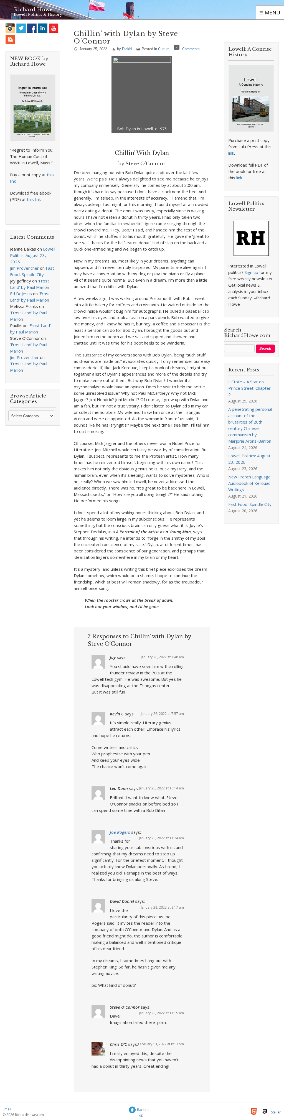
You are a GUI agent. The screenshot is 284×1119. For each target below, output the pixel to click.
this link (34, 199)
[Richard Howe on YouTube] (54, 28)
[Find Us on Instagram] (10, 28)
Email (7, 1109)
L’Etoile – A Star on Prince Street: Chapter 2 (249, 388)
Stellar (276, 1112)
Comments (191, 49)
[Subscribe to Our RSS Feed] (10, 39)
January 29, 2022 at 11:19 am (161, 1013)
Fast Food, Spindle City (250, 504)
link (231, 153)
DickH (127, 49)
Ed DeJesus (21, 293)
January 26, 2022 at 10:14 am (161, 788)
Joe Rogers (120, 832)
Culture (163, 49)
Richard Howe (33, 9)
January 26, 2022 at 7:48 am (162, 657)
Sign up (251, 272)
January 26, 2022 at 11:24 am (161, 838)
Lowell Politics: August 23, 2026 (32, 255)
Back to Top (143, 1110)
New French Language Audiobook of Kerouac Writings (249, 483)
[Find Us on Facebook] (32, 28)
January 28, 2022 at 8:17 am (162, 907)
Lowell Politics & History (38, 14)
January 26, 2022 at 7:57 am (162, 713)
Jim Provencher (24, 268)
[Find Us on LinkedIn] (43, 28)
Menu (271, 12)
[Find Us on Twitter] (21, 28)
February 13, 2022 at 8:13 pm (161, 1044)
